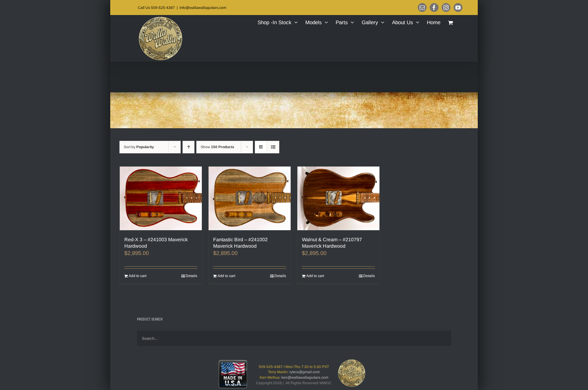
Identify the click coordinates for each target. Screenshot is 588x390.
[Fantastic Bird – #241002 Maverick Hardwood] (250, 198)
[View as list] (273, 147)
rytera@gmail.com (304, 372)
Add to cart (137, 276)
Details (191, 276)
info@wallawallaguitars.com (202, 8)
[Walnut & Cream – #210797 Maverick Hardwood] (338, 198)
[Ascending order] (188, 147)
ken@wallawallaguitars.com (304, 377)
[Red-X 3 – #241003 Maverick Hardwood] (161, 198)
